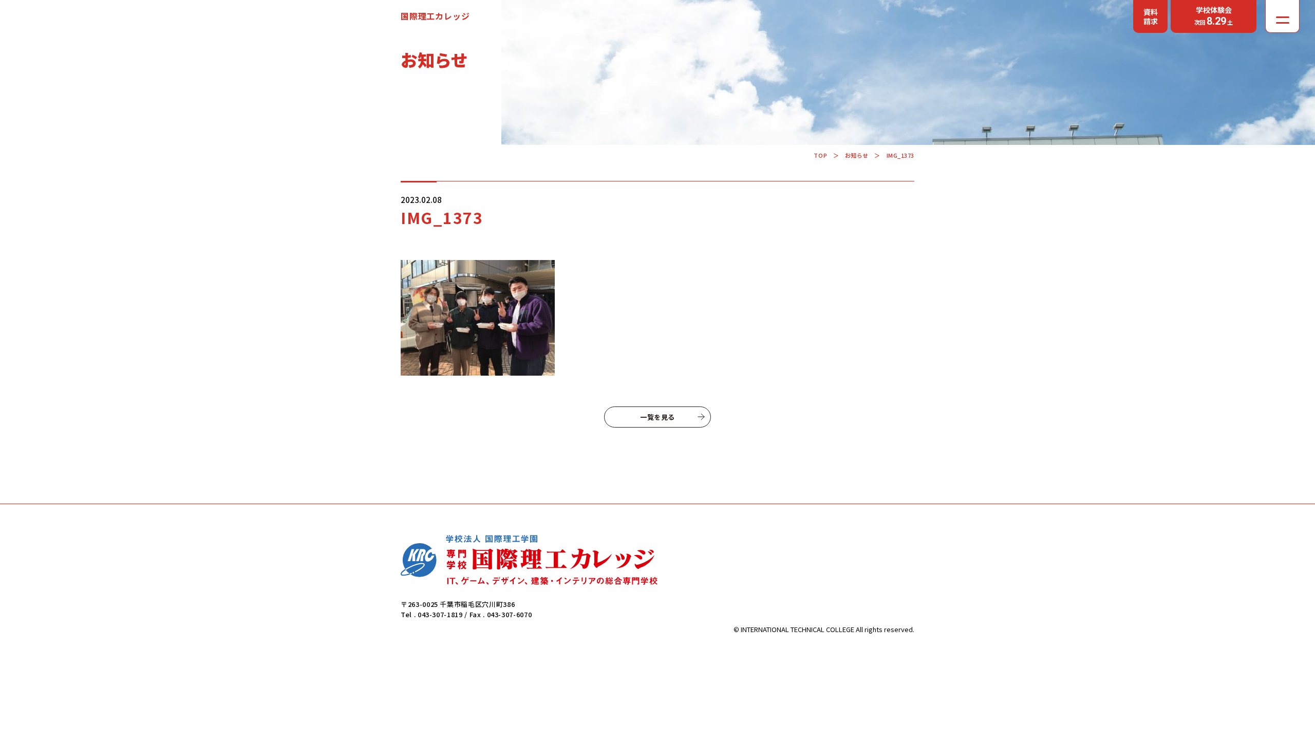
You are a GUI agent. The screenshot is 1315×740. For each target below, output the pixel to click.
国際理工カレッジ (435, 16)
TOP (820, 155)
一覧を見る (657, 417)
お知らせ (857, 155)
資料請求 (1150, 16)
